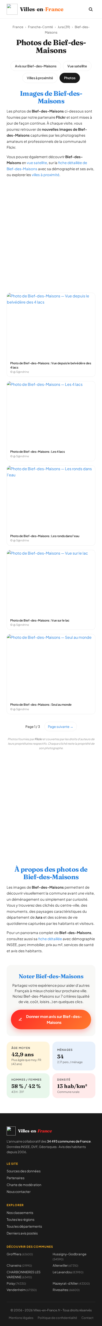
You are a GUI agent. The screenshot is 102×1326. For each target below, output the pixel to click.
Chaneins (19, 1265)
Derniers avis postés (22, 1233)
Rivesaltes (66, 1290)
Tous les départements (24, 1226)
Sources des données (24, 1171)
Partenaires (15, 1178)
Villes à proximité (40, 78)
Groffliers (20, 1254)
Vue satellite (77, 66)
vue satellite (37, 162)
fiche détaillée (50, 938)
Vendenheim (22, 1290)
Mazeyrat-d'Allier (71, 1283)
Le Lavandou (68, 1272)
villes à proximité (45, 174)
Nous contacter (19, 1191)
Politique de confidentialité (57, 1318)
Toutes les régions (20, 1219)
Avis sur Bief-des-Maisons (35, 66)
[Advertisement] (51, 233)
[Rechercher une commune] (90, 9)
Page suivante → (60, 726)
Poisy (16, 1283)
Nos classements (20, 1212)
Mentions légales (21, 1318)
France (18, 27)
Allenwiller (65, 1265)
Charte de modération (24, 1185)
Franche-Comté (40, 27)
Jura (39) (64, 27)
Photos (69, 78)
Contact (87, 1318)
